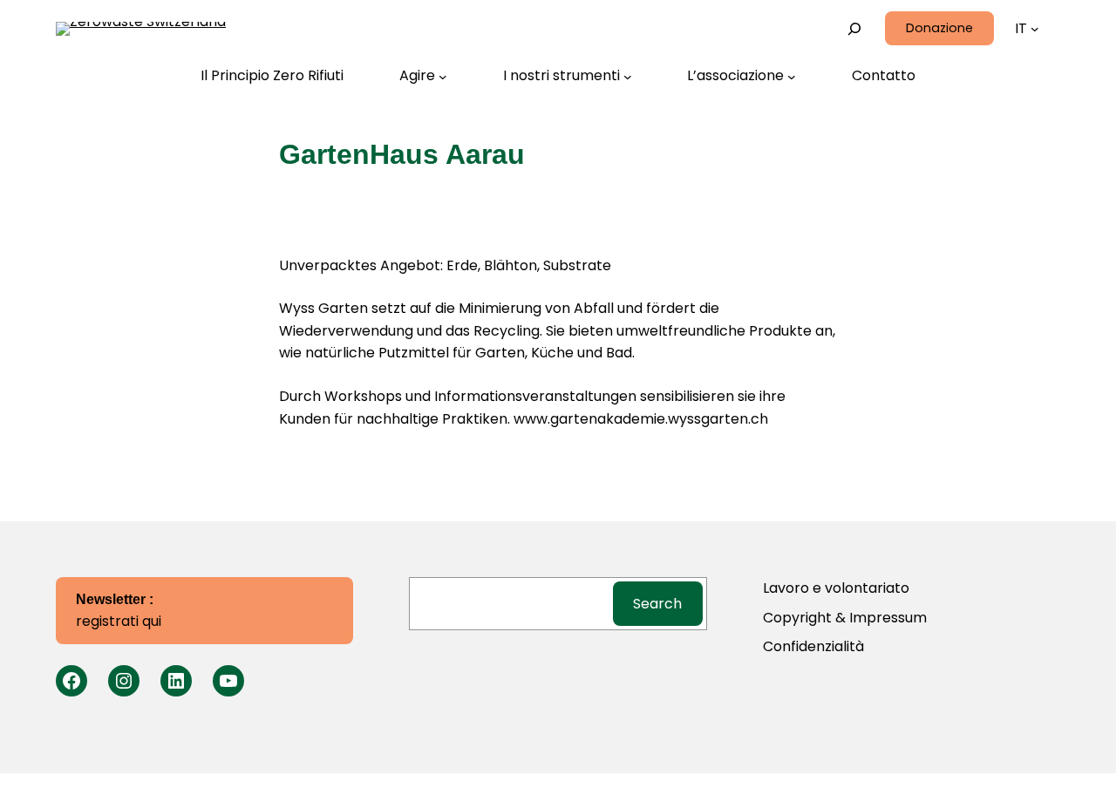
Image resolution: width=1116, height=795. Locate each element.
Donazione (939, 28)
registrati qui (118, 612)
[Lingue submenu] (1035, 28)
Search (657, 604)
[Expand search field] (855, 28)
